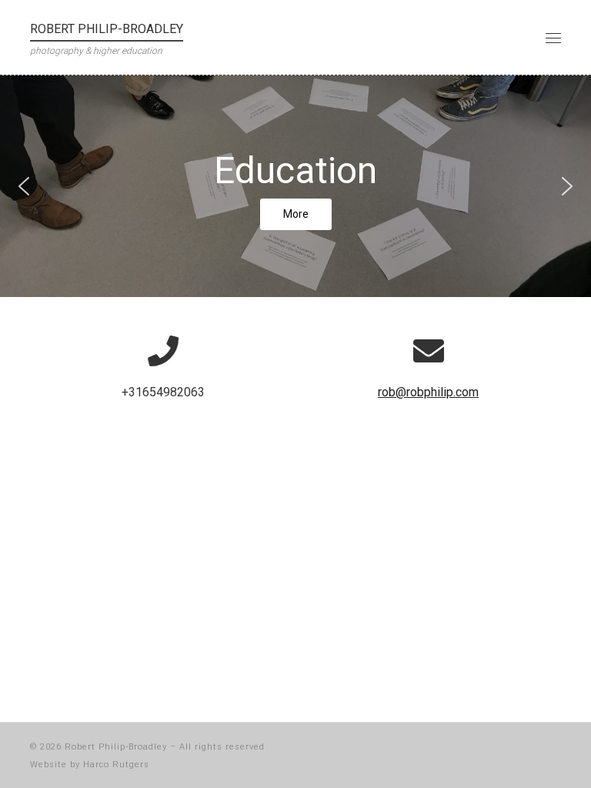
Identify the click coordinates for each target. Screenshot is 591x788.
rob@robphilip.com (428, 392)
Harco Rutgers (116, 765)
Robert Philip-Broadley (116, 747)
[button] (24, 186)
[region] (295, 186)
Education (295, 170)
